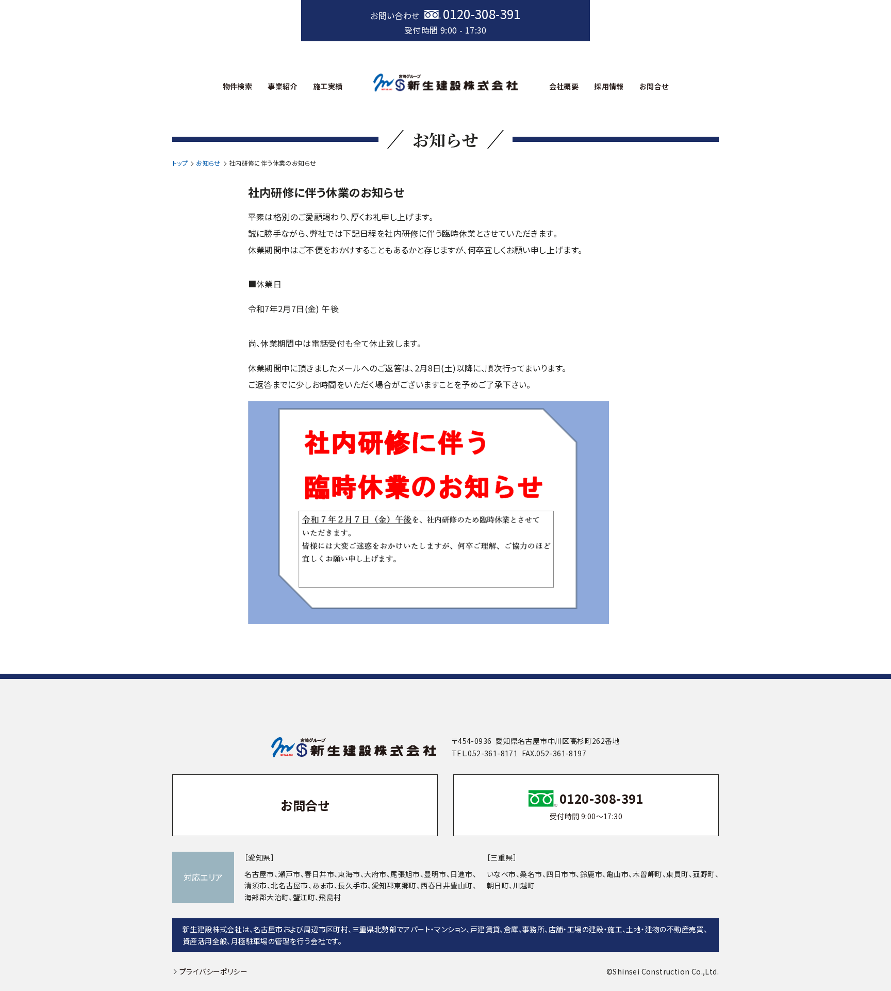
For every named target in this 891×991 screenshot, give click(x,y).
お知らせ (208, 162)
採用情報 (609, 86)
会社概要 (564, 86)
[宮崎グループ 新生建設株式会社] (445, 82)
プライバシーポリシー (213, 971)
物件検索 (238, 86)
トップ (180, 162)
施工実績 (328, 86)
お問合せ (654, 86)
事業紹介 (283, 86)
